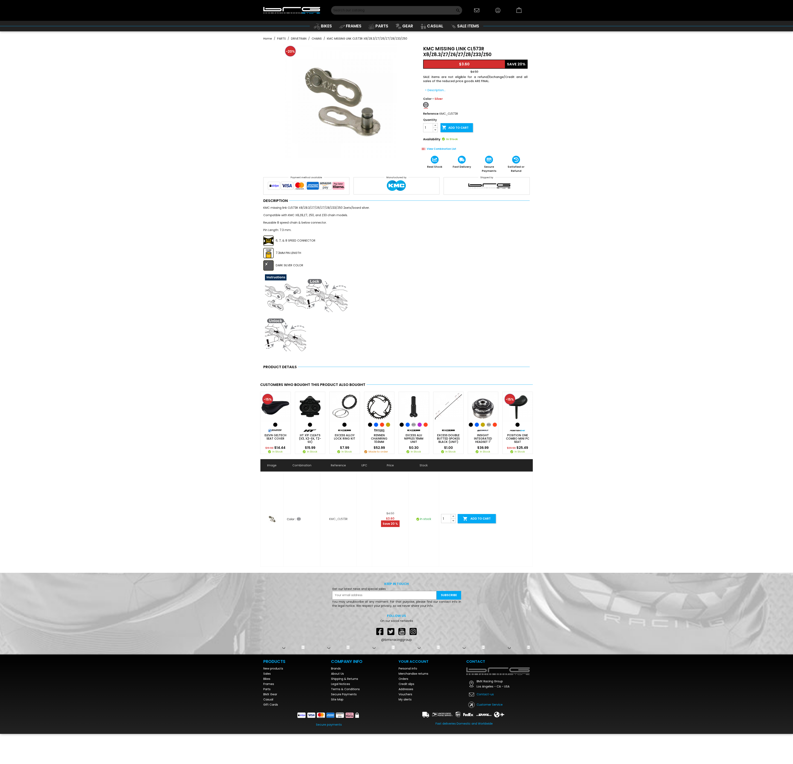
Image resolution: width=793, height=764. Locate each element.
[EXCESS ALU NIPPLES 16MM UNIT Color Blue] (407, 424)
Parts (267, 689)
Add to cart (455, 127)
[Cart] (519, 10)
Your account (414, 661)
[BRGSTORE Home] (291, 10)
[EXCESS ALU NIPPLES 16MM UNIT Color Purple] (419, 424)
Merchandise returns (413, 674)
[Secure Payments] (306, 186)
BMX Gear (270, 694)
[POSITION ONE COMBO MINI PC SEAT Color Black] (517, 424)
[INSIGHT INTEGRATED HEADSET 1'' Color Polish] (488, 424)
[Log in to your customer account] (498, 10)
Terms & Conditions (345, 689)
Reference (431, 114)
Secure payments (329, 725)
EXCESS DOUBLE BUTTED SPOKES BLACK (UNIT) (448, 438)
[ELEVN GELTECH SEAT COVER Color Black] (275, 424)
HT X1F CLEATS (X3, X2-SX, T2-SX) (310, 438)
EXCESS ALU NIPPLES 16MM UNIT (413, 438)
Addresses (406, 689)
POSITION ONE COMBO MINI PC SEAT (517, 438)
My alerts (405, 699)
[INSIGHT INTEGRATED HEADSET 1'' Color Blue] (476, 424)
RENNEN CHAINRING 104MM (379, 438)
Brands (336, 668)
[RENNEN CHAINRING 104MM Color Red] (382, 424)
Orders (403, 679)
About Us (337, 674)
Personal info (408, 668)
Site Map (337, 699)
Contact (475, 661)
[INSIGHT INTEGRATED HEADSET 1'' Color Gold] (482, 424)
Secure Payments (344, 694)
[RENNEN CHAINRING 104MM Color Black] (370, 424)
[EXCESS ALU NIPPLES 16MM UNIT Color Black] (401, 424)
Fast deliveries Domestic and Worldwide (464, 724)
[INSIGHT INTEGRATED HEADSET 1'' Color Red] (494, 424)
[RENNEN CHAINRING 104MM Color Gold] (388, 424)
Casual (268, 699)
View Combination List (441, 149)
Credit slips (406, 684)
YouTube (402, 631)
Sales (267, 674)
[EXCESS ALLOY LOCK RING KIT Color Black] (344, 424)
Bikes (266, 679)
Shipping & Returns (344, 679)
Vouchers (405, 694)
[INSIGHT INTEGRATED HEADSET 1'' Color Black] (470, 424)
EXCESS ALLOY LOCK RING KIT (344, 437)
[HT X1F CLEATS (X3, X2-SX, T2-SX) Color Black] (309, 424)
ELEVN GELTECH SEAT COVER (275, 437)
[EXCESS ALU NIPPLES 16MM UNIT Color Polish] (413, 424)
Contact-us (485, 694)
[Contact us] (477, 10)
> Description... (435, 90)
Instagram (413, 631)
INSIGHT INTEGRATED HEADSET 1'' (483, 438)
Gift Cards (270, 705)
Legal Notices (340, 684)
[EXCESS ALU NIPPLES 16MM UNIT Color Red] (425, 424)
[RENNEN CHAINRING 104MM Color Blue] (376, 424)
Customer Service (490, 705)
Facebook (380, 631)
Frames (268, 684)
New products (273, 668)
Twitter (391, 631)
